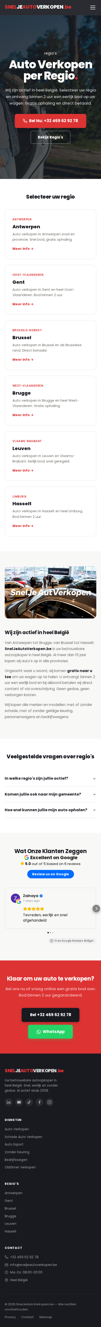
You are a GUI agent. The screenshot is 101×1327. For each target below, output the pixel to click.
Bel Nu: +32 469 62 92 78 (53, 121)
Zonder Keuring (17, 1152)
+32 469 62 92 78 (24, 1257)
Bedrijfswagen (16, 1159)
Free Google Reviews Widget (74, 940)
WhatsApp (54, 1031)
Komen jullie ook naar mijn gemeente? (43, 794)
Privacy (10, 1317)
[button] (4, 908)
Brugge (10, 1216)
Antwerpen (14, 1193)
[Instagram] (50, 1102)
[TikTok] (29, 1102)
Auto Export (14, 1144)
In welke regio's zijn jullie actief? (36, 778)
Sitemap (45, 1317)
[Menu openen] (92, 7)
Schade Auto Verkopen (23, 1136)
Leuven (10, 1223)
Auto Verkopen (17, 1129)
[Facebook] (39, 1102)
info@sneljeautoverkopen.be (33, 1264)
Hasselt (10, 1231)
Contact (27, 1317)
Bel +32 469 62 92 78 (50, 1015)
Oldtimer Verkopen (20, 1167)
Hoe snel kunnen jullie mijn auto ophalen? (46, 810)
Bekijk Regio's (50, 137)
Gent (9, 1200)
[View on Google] (15, 898)
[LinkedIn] (9, 1102)
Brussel (10, 1208)
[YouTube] (19, 1102)
